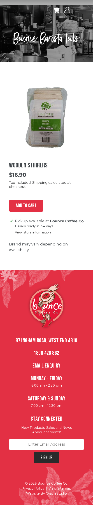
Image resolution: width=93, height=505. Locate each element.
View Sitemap (60, 488)
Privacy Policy (33, 488)
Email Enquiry (46, 365)
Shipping (39, 182)
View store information (33, 232)
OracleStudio (56, 493)
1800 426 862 (46, 353)
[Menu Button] (80, 10)
